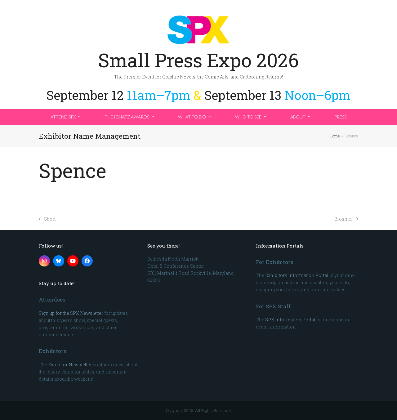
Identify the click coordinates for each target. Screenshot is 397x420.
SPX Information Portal (290, 320)
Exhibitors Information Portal (296, 275)
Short (47, 219)
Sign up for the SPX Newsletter (71, 313)
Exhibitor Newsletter (70, 365)
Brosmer (343, 219)
